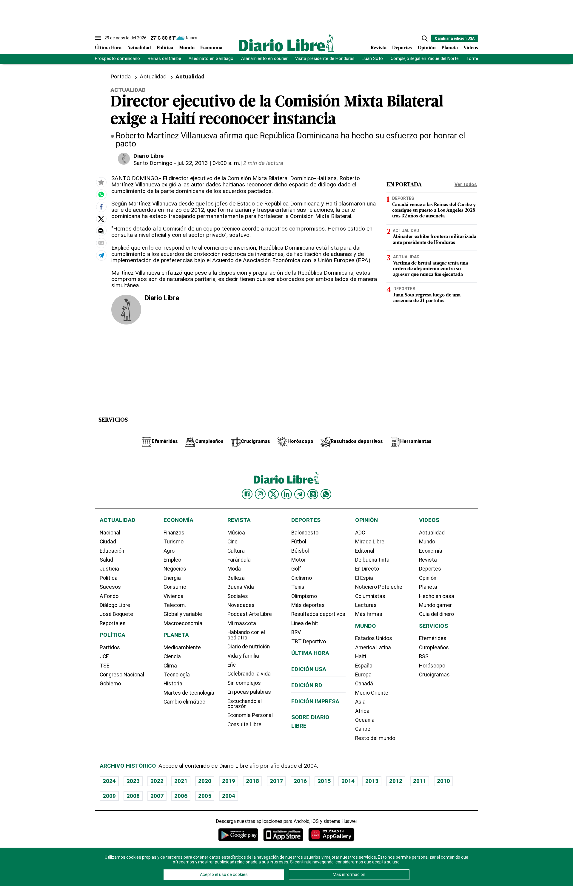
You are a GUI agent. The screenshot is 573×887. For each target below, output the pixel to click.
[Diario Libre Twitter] (273, 494)
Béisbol (300, 551)
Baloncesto (304, 533)
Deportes (402, 48)
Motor (298, 560)
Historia (173, 684)
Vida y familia (243, 656)
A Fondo (109, 596)
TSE (104, 666)
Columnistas (370, 596)
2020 (204, 781)
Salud (106, 560)
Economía (211, 48)
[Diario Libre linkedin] (286, 494)
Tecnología (177, 675)
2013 (371, 781)
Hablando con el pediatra (246, 635)
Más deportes (308, 605)
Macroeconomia (183, 623)
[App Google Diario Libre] (238, 834)
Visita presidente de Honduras (325, 58)
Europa (363, 675)
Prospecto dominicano (117, 58)
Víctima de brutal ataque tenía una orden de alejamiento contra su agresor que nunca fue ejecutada (430, 269)
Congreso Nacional (122, 675)
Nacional (110, 533)
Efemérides (432, 638)
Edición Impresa (315, 701)
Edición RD (306, 685)
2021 (180, 781)
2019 (228, 781)
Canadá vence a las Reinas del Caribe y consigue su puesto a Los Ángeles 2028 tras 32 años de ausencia (434, 211)
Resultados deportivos (318, 614)
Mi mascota (241, 623)
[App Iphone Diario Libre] (283, 834)
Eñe (231, 665)
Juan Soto (372, 58)
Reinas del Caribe (164, 58)
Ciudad (108, 542)
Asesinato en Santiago (211, 58)
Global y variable (183, 614)
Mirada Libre (369, 542)
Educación (112, 551)
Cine (232, 542)
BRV (296, 632)
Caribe (362, 729)
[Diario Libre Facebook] (247, 494)
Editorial (364, 551)
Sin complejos (244, 683)
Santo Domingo (152, 163)
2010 (443, 781)
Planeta (449, 48)
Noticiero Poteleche (378, 587)
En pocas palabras (249, 692)
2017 (276, 781)
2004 (228, 795)
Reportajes (113, 623)
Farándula (239, 560)
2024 (109, 781)
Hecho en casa (436, 596)
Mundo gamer (435, 605)
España (363, 666)
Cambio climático (184, 702)
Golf (296, 569)
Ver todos (466, 184)
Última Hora (108, 48)
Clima (170, 666)
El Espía (364, 578)
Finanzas (174, 533)
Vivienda (174, 596)
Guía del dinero (436, 614)
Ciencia (172, 656)
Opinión (427, 48)
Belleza (236, 578)
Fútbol (298, 542)
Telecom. (175, 605)
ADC (360, 533)
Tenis (297, 587)
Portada (120, 76)
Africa (362, 711)
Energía (172, 578)
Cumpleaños (434, 647)
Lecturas (366, 605)
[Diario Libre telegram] (299, 494)
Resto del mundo (375, 738)
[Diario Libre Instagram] (260, 494)
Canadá (364, 684)
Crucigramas (434, 675)
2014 (348, 781)
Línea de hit (304, 623)
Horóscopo (432, 666)
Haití (360, 656)
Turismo (174, 542)
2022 (157, 781)
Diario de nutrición (248, 647)
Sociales (237, 596)
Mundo (187, 48)
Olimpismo (304, 596)
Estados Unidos (373, 638)
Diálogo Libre (115, 605)
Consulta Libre (244, 724)
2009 (109, 795)
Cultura (236, 551)
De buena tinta (372, 560)
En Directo (367, 569)
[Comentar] (101, 231)
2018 (252, 781)
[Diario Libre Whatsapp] (326, 494)
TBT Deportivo (308, 642)
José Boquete (116, 614)
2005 (204, 795)
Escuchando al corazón (244, 704)
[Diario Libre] (286, 43)
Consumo (175, 587)
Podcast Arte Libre (249, 614)
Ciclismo (301, 578)
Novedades (241, 605)
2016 (300, 781)
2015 (324, 781)
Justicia (109, 569)
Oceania (365, 720)
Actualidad (139, 48)
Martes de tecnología (189, 693)
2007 (157, 795)
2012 (395, 781)
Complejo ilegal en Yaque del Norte (425, 58)
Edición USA (308, 669)
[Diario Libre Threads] (312, 494)
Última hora (310, 653)
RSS (424, 656)
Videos (470, 48)
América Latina (373, 647)
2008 (133, 795)
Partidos (110, 647)
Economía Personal (250, 715)
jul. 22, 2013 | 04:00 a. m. (209, 163)
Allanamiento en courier (264, 58)
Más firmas (368, 614)
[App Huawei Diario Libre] (331, 834)
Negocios (175, 569)
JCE (104, 656)
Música (236, 533)
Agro (169, 551)
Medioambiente (182, 647)
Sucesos (110, 587)
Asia (360, 702)
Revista (378, 48)
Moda (234, 569)
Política (165, 48)
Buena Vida (240, 587)
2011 (419, 781)
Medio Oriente (371, 693)
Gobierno (110, 684)
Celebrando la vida (249, 674)
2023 (133, 781)
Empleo (172, 560)
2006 (180, 795)
